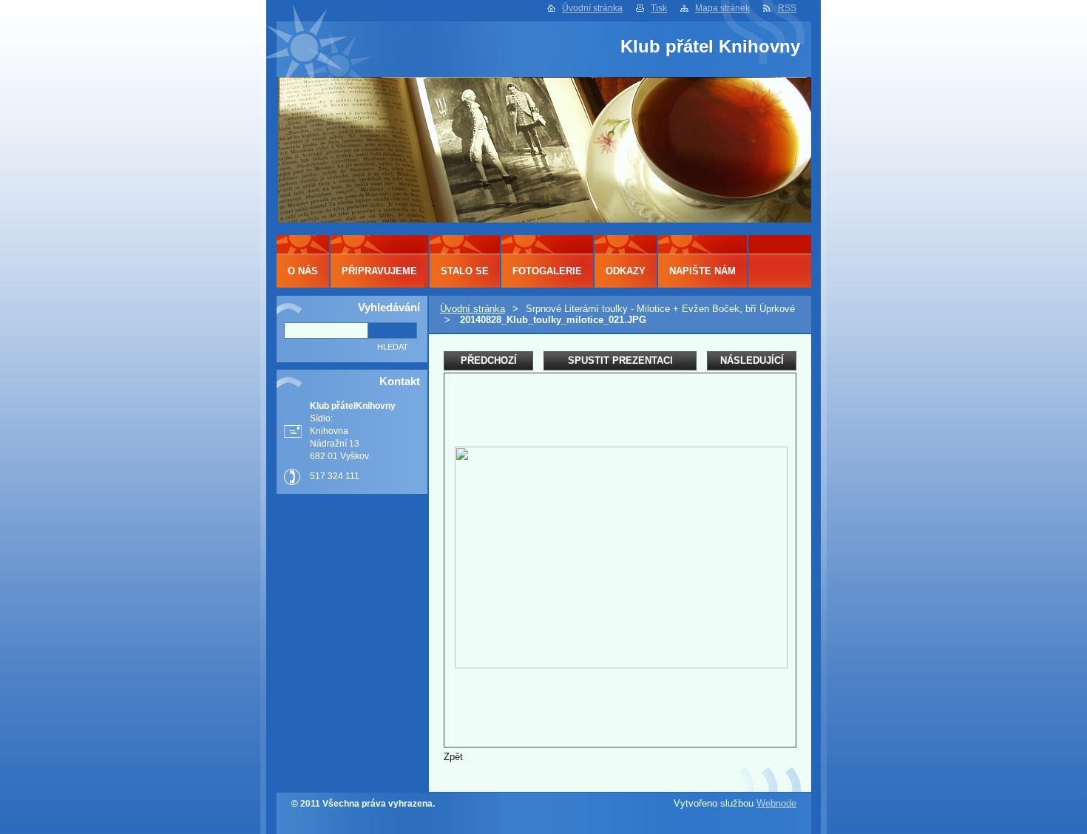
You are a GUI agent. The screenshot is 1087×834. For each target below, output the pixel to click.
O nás (303, 271)
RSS (787, 8)
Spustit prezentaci (620, 360)
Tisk (659, 8)
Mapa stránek (722, 8)
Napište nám (702, 271)
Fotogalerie (547, 271)
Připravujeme (379, 271)
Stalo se (465, 271)
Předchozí (489, 360)
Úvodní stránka (592, 8)
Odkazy (626, 271)
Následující (752, 360)
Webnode (776, 803)
